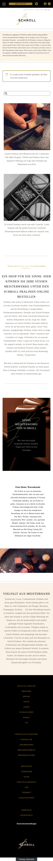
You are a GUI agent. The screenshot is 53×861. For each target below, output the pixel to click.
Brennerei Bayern (26, 755)
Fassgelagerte (26, 712)
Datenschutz (26, 815)
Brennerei (26, 691)
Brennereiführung (26, 750)
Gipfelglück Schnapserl (26, 734)
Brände (26, 696)
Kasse (26, 777)
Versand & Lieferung (26, 782)
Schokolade (39, 9)
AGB (26, 787)
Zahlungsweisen (26, 798)
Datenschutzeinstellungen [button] (26, 824)
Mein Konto (26, 766)
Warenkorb (26, 772)
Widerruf (26, 792)
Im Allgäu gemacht (26, 686)
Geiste (26, 702)
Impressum (26, 810)
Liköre (26, 707)
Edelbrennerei (26, 745)
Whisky (26, 717)
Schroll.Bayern (28, 9)
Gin (26, 723)
